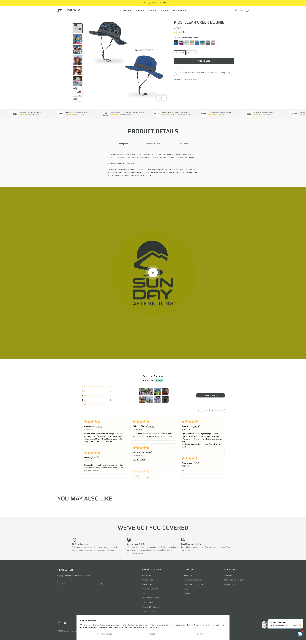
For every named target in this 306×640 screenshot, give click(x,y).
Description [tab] (123, 143)
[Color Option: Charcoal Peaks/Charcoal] (207, 42)
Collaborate (229, 575)
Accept (152, 634)
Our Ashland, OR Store (193, 584)
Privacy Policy (153, 627)
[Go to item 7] (157, 399)
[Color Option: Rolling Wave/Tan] (202, 42)
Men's (139, 10)
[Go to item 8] (165, 399)
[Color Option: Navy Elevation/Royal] (176, 42)
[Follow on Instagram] (65, 622)
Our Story (178, 10)
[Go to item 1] (142, 391)
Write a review (210, 395)
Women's (124, 10)
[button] (204, 61)
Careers (187, 593)
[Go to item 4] (165, 391)
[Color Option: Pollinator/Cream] (192, 42)
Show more (151, 478)
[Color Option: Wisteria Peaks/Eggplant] (213, 42)
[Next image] (164, 98)
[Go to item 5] (142, 399)
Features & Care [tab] (153, 143)
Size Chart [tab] (183, 143)
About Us (188, 575)
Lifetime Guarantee (150, 589)
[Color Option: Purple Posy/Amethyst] (181, 42)
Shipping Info (147, 580)
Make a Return (148, 584)
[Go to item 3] (157, 391)
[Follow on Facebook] (59, 622)
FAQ (144, 593)
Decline (200, 634)
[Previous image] (159, 98)
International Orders (150, 598)
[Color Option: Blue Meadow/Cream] (186, 42)
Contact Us (147, 575)
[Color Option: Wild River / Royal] (197, 42)
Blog (186, 589)
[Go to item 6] (149, 399)
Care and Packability (150, 607)
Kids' (151, 10)
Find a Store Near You (193, 580)
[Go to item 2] (149, 391)
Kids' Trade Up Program (234, 580)
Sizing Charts (147, 602)
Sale (163, 10)
